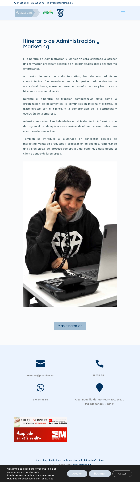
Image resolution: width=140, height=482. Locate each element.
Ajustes (122, 473)
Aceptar (77, 473)
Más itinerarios (70, 325)
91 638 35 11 (23, 2)
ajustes (49, 478)
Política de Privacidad (65, 460)
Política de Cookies (92, 460)
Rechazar (100, 473)
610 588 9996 (37, 2)
